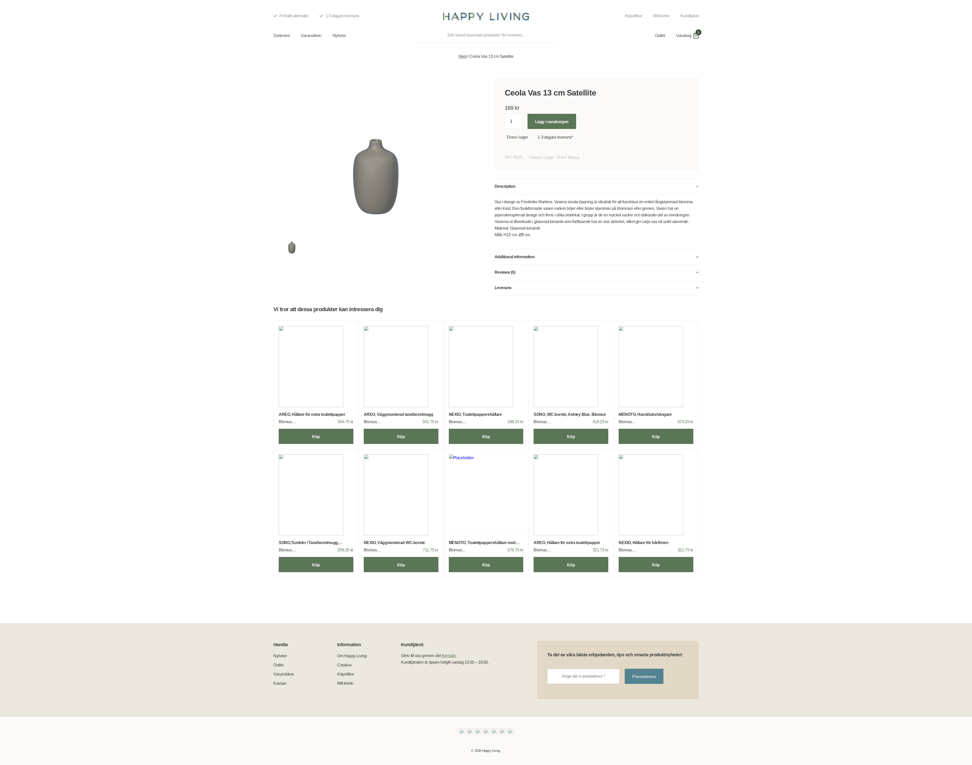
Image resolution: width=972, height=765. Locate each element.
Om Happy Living (352, 656)
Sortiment (281, 35)
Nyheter (339, 35)
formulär (449, 656)
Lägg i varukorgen (552, 122)
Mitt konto (661, 16)
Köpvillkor (633, 16)
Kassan (280, 683)
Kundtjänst (689, 16)
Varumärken (311, 35)
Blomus (573, 157)
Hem (463, 56)
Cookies (344, 665)
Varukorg (684, 35)
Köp (316, 437)
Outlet (660, 35)
